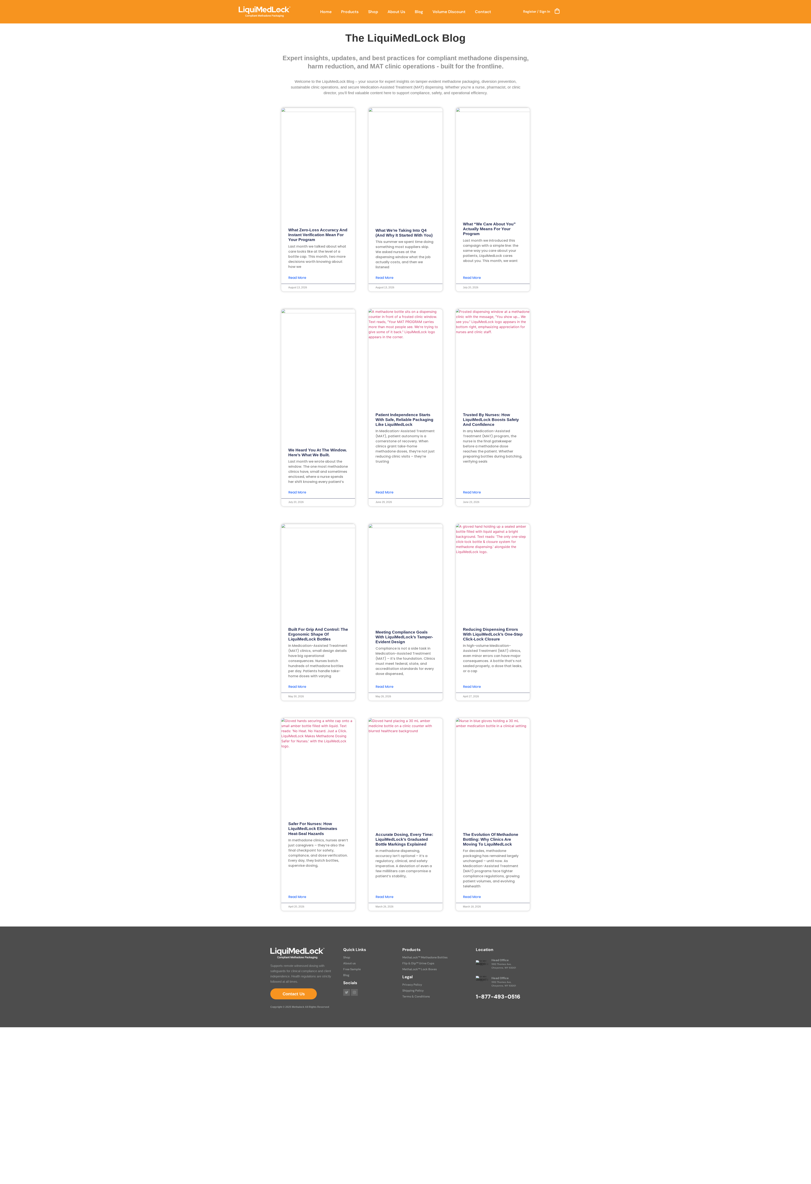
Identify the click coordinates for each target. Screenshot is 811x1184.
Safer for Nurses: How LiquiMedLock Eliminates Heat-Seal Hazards (312, 829)
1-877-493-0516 (498, 996)
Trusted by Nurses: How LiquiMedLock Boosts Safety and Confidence (491, 420)
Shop (373, 11)
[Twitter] (346, 992)
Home (326, 11)
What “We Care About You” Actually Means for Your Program (489, 229)
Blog (419, 11)
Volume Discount (449, 11)
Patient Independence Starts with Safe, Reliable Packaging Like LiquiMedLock (404, 420)
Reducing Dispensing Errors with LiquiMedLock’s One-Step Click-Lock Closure (493, 634)
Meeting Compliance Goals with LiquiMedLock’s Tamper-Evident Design (404, 637)
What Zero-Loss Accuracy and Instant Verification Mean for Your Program (317, 235)
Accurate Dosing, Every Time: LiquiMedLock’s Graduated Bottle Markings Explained (404, 839)
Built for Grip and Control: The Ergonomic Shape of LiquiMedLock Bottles (318, 634)
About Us (396, 11)
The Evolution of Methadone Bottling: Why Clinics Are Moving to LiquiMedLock (490, 839)
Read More (297, 277)
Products (350, 11)
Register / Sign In (536, 11)
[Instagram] (354, 992)
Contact (483, 11)
